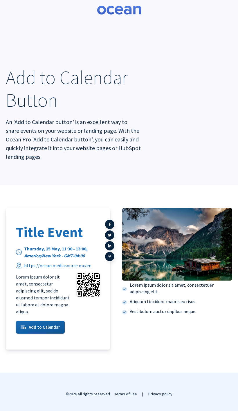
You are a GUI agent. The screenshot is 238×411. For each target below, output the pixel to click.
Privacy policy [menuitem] (160, 394)
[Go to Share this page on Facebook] (109, 224)
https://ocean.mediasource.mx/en (57, 265)
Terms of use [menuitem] (125, 394)
